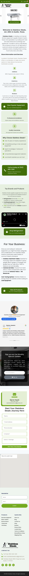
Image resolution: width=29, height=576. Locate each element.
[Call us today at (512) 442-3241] (5, 170)
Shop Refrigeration (16, 231)
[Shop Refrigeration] (7, 231)
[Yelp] (13, 565)
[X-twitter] (6, 565)
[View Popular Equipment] (4, 106)
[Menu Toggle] (27, 5)
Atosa (19, 198)
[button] (1, 16)
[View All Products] (4, 290)
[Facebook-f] (2, 565)
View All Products (16, 290)
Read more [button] (5, 337)
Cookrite (18, 204)
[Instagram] (10, 565)
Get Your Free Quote (14, 22)
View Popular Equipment (16, 105)
